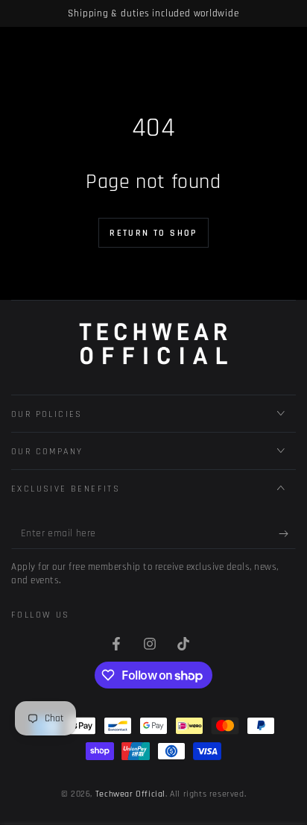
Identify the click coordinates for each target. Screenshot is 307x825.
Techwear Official (130, 794)
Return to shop (153, 233)
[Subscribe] (287, 534)
